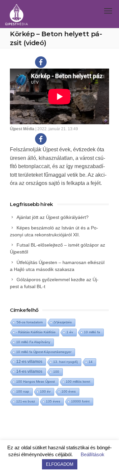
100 (56, 371)
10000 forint (80, 401)
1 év (69, 332)
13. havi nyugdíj (65, 362)
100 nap (22, 391)
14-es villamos (29, 371)
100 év (45, 391)
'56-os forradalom (29, 322)
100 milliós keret (78, 381)
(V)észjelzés (63, 322)
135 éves (53, 401)
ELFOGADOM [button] (59, 464)
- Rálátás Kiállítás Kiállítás (36, 332)
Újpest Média (22, 129)
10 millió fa (92, 332)
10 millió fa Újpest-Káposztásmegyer (43, 352)
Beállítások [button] (92, 454)
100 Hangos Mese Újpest (35, 381)
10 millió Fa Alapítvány (33, 342)
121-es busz (25, 401)
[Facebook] (41, 62)
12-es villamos (29, 361)
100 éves (68, 391)
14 (91, 362)
